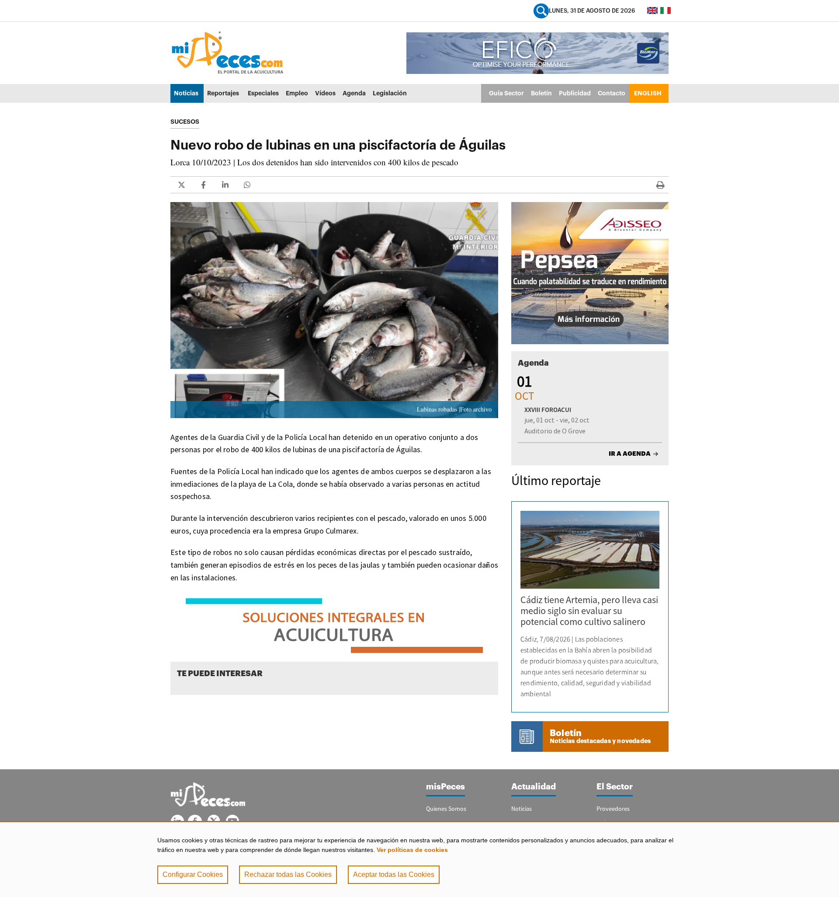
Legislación (390, 93)
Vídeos (325, 93)
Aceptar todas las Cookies (393, 874)
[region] (419, 859)
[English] (652, 10)
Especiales (263, 93)
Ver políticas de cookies (412, 849)
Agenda (354, 93)
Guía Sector (506, 93)
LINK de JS (181, 185)
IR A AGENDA (630, 453)
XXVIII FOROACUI (547, 409)
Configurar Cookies (193, 874)
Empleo (297, 93)
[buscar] (541, 10)
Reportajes (223, 93)
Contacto (611, 93)
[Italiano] (665, 10)
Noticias (186, 93)
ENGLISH (648, 93)
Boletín (541, 93)
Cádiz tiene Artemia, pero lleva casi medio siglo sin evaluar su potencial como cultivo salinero (589, 610)
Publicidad (575, 93)
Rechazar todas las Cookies (288, 874)
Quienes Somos (446, 809)
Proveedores (613, 809)
